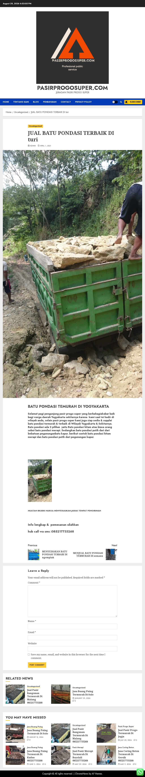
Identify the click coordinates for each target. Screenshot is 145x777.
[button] (121, 102)
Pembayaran (49, 101)
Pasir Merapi (77, 747)
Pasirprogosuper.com (72, 88)
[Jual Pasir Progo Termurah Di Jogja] (106, 733)
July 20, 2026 (126, 740)
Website (32, 643)
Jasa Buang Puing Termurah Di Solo (82, 693)
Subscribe (135, 101)
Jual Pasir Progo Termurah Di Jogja (127, 733)
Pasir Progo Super (126, 726)
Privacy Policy (83, 101)
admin (33, 146)
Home (6, 101)
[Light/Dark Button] (115, 102)
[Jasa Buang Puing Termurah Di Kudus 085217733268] (15, 755)
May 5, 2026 (125, 764)
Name (32, 621)
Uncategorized (35, 126)
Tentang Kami (21, 101)
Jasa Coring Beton (126, 747)
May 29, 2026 (81, 764)
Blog (36, 101)
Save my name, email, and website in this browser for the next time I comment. (68, 656)
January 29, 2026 (82, 698)
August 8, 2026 (36, 737)
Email (32, 632)
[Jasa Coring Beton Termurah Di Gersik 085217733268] (106, 755)
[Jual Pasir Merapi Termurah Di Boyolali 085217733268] (60, 755)
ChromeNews (81, 773)
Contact (66, 101)
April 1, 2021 (45, 146)
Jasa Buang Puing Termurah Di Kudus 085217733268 (37, 756)
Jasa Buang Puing (35, 727)
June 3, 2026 (34, 764)
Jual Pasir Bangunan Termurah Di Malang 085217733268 (34, 696)
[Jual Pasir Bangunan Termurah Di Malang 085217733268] (15, 694)
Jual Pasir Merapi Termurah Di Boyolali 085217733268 (82, 756)
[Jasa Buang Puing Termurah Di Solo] (60, 694)
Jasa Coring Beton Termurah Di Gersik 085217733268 (128, 756)
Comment (34, 582)
